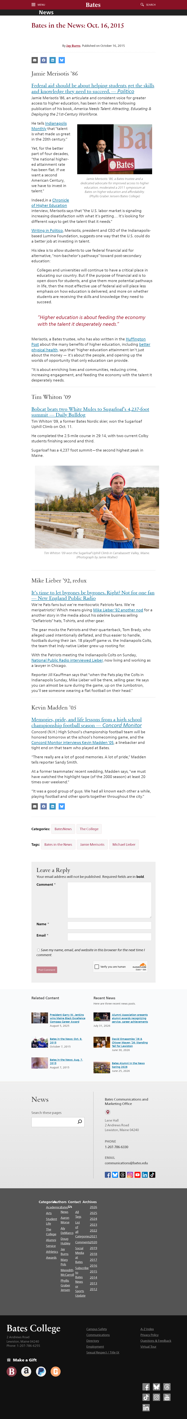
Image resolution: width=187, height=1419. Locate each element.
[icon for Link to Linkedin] (145, 1175)
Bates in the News (58, 844)
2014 (93, 1277)
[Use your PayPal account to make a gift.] (41, 1372)
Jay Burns (73, 46)
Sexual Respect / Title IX (102, 1352)
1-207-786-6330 (116, 1147)
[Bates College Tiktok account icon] (146, 1397)
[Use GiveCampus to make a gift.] (56, 1372)
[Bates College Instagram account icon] (156, 1397)
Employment (95, 1346)
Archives (90, 1202)
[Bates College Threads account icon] (167, 1386)
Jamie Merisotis (92, 844)
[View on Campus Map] (108, 1112)
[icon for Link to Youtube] (137, 1175)
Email (43, 935)
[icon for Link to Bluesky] (115, 1175)
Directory (92, 1341)
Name (43, 924)
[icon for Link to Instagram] (130, 1175)
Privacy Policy (149, 1335)
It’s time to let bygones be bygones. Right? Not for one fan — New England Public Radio (92, 595)
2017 (93, 1260)
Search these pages (46, 1113)
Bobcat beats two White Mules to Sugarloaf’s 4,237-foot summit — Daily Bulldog (90, 412)
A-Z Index (147, 1329)
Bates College (33, 1328)
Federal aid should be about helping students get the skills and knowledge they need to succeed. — (92, 89)
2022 (93, 1230)
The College (89, 829)
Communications (98, 1335)
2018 (93, 1254)
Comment (46, 884)
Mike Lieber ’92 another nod (118, 610)
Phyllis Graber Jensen (65, 1285)
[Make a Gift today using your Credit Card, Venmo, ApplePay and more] (12, 1372)
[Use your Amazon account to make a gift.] (26, 1372)
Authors (60, 1202)
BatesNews (63, 829)
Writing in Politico (47, 230)
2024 (93, 1219)
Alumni (51, 1240)
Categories (47, 1202)
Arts (49, 1213)
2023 (93, 1224)
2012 (93, 1289)
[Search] (79, 1122)
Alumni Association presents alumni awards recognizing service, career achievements (130, 1018)
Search (151, 4)
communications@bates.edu (126, 1163)
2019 (93, 1248)
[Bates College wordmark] (93, 5)
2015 (93, 1271)
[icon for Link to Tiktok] (152, 1175)
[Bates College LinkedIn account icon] (146, 1407)
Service (51, 1246)
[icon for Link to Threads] (122, 1175)
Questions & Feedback (155, 1341)
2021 (93, 1236)
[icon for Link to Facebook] (108, 1175)
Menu (41, 4)
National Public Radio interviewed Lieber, (67, 660)
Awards (51, 1257)
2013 (93, 1283)
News (46, 12)
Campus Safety (96, 1329)
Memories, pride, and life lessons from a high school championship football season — (86, 723)
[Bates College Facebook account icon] (146, 1386)
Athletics (52, 1252)
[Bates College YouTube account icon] (167, 1397)
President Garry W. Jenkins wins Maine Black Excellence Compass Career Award (67, 1018)
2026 (93, 1207)
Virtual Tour (148, 1346)
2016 (93, 1265)
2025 (93, 1213)
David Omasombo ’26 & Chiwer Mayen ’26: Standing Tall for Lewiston (130, 1042)
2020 (93, 1242)
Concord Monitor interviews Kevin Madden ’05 (72, 742)
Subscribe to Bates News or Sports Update (82, 1282)
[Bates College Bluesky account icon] (156, 1386)
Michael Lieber (124, 844)
